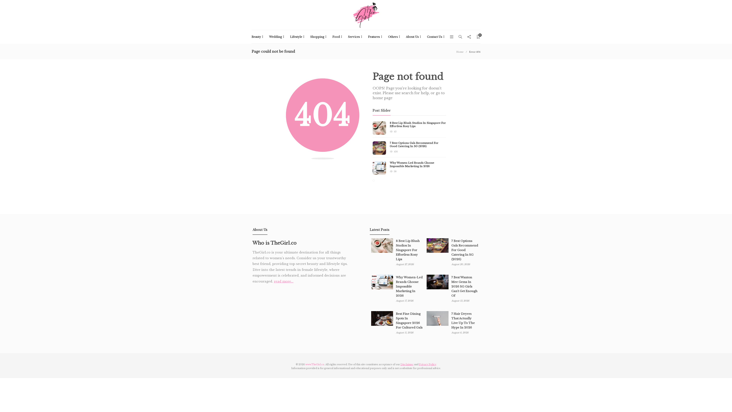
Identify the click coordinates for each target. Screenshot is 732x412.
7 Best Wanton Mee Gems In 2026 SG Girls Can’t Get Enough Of (464, 286)
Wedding (275, 37)
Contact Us (434, 37)
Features (374, 37)
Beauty (256, 37)
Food (336, 37)
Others (393, 37)
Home (460, 52)
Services (354, 37)
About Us (412, 37)
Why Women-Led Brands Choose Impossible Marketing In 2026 (409, 286)
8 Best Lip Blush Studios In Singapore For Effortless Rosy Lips (408, 250)
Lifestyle (296, 37)
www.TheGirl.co (314, 364)
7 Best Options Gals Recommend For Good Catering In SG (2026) (464, 250)
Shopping (317, 37)
